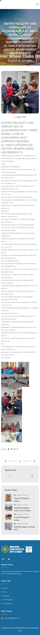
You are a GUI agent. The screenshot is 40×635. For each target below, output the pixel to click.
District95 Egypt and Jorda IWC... (24, 528)
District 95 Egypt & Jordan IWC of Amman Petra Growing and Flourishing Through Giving (20, 572)
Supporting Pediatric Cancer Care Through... (22, 509)
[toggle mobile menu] (37, 5)
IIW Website (7, 604)
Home (5, 588)
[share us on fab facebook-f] (3, 559)
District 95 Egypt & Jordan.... (21, 518)
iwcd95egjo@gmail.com (12, 618)
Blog (4, 592)
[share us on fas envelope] (9, 559)
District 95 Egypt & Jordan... (21, 499)
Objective (6, 596)
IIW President (7, 600)
